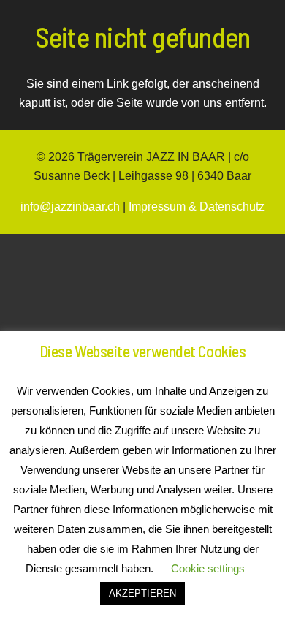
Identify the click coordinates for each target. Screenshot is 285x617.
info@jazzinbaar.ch (70, 206)
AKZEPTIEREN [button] (142, 593)
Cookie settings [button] (208, 568)
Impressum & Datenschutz (197, 206)
